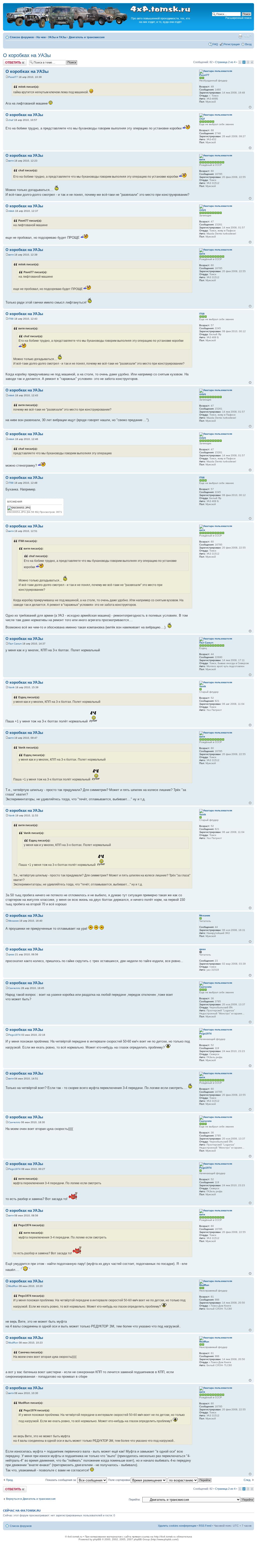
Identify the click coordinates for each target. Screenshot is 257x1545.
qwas (11, 954)
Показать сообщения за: (61, 1479)
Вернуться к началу (250, 107)
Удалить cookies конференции (177, 1525)
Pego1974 (14, 1034)
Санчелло (14, 988)
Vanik (11, 687)
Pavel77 (13, 77)
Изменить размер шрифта (247, 36)
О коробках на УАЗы (27, 55)
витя (11, 160)
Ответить (9, 60)
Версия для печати (240, 36)
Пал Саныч (15, 643)
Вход (248, 44)
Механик (13, 920)
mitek (11, 211)
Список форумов (22, 37)
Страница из (225, 62)
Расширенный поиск (238, 17)
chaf (10, 120)
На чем (41, 37)
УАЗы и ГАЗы (57, 37)
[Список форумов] (67, 28)
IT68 (11, 318)
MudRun (13, 1286)
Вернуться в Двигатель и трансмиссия (30, 1498)
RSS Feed (205, 1525)
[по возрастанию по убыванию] (190, 1479)
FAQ (215, 44)
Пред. (9, 1479)
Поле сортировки (119, 1479)
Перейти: (134, 1499)
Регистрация (232, 44)
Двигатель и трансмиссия (86, 37)
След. (247, 1479)
